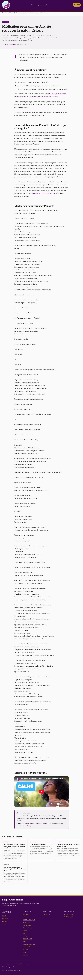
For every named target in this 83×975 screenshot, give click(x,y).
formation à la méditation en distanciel (45, 193)
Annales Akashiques (29, 920)
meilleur (25, 936)
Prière (24, 941)
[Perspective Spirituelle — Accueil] (6, 5)
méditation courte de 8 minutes (24, 96)
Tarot (24, 952)
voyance (25, 955)
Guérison (10, 13)
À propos (5, 918)
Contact (4, 921)
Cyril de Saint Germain (10, 44)
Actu (24, 917)
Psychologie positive (29, 944)
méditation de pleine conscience (56, 94)
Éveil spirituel (27, 925)
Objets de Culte (27, 939)
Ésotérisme (26, 922)
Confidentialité (68, 917)
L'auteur (4, 924)
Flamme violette (27, 928)
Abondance (26, 914)
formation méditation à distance (47, 96)
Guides (25, 933)
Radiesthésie (26, 947)
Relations (25, 949)
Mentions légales (69, 914)
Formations (46, 914)
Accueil (4, 13)
